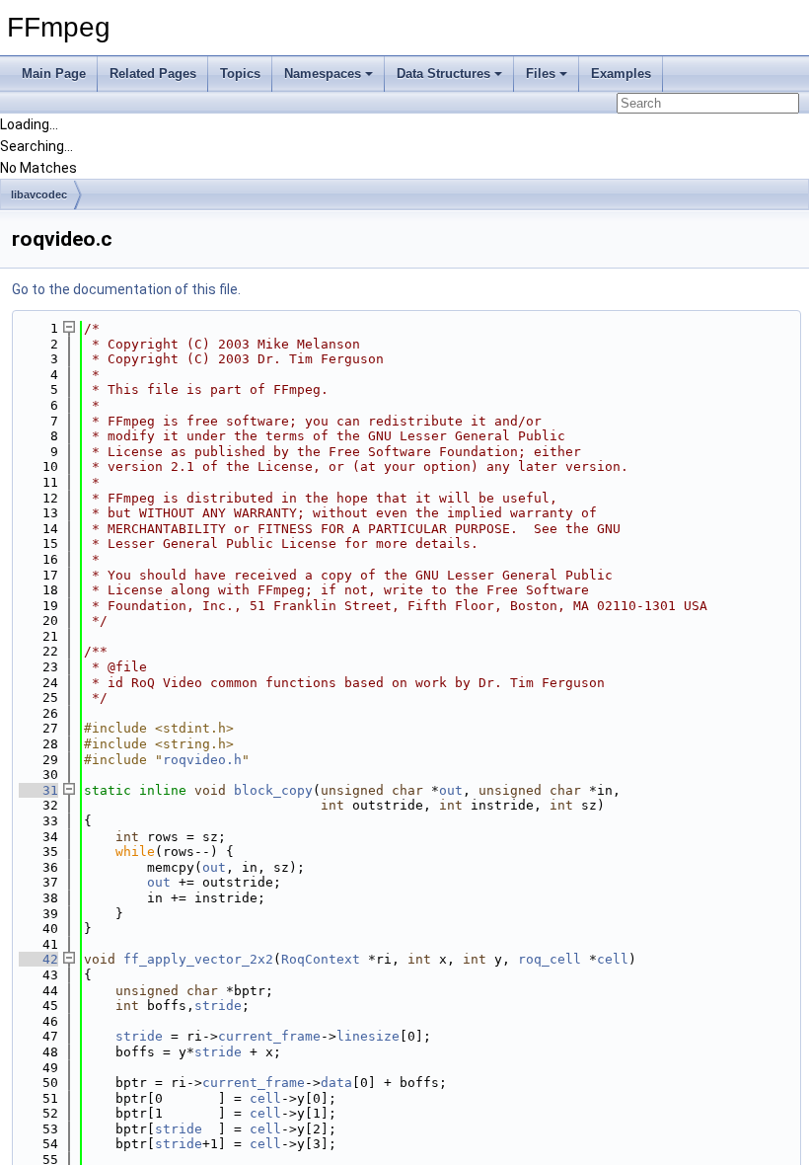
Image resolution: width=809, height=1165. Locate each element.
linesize (368, 1036)
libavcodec (39, 194)
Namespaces (322, 73)
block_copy (273, 790)
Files (540, 73)
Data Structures (443, 73)
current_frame (269, 1036)
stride (218, 1005)
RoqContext (320, 959)
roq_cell (549, 959)
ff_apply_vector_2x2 (198, 959)
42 (38, 959)
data (336, 1082)
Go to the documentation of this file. (126, 289)
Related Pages (153, 73)
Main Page (54, 73)
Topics (240, 73)
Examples (621, 73)
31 (38, 790)
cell (612, 959)
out (451, 790)
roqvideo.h (202, 759)
